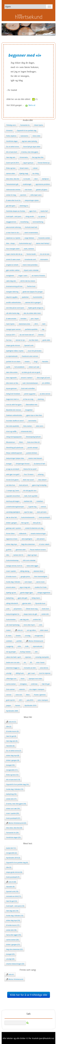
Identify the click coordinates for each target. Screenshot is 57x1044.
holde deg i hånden (13, 582)
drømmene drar (24, 324)
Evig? (36, 361)
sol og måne (31, 630)
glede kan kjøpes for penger (33, 292)
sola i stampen (43, 700)
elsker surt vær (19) (13, 808)
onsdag (27, 636)
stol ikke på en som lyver (15, 308)
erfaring (40, 474)
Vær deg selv (10, 157)
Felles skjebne (11, 136)
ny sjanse (41, 216)
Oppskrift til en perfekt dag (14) (17, 784)
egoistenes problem (43, 184)
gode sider (46, 340)
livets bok (45, 609)
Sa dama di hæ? (39, 464)
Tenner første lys (44, 163)
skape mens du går (30, 614)
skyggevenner (11, 222)
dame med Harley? (42, 243)
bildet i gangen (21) (13, 944)
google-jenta (25, 576)
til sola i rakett (44, 544)
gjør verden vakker (13, 270)
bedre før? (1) (11, 848)
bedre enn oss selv (13, 662)
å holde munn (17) (12, 925)
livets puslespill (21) (13, 818)
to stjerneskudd (11, 356)
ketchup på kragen (13, 501)
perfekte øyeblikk (31, 329)
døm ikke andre (11, 372)
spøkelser (25, 297)
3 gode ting (32, 507)
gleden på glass (41, 189)
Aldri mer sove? (28, 480)
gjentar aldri (26, 603)
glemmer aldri (21, 550)
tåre (7, 555)
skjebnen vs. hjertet (13, 238)
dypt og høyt (32, 555)
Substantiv (24, 136)
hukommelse (10, 619)
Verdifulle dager (12, 141)
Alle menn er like (12, 383)
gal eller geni (10, 206)
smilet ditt (45, 614)
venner (8, 695)
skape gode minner (13, 345)
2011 (20, 700)
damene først (38, 571)
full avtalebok (19, 367)
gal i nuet (31, 673)
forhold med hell (31, 227)
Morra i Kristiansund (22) (17, 823)
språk (8, 367)
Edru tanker (27, 426)
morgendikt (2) (11, 853)
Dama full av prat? (30, 469)
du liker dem (33, 340)
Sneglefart (29, 410)
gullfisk (8, 550)
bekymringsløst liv (12, 614)
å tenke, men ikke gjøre (29, 152)
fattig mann (36, 598)
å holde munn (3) (12, 731)
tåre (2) (8, 726)
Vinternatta (24, 157)
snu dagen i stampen (36, 689)
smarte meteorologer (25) (15, 964)
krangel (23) (10, 954)
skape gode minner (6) (14, 872)
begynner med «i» (12, 399)
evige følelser (29, 238)
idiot (36, 179)
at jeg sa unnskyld (12, 469)
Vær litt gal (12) (11, 901)
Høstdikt (45, 361)
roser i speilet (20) (12, 813)
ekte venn (39, 426)
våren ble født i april (13, 657)
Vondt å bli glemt (12, 480)
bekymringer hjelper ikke (15, 458)
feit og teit (25, 523)
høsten (17, 705)
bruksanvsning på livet (14, 286)
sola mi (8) (12, 882)
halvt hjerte (10, 324)
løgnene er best (11, 539)
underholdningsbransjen (15, 507)
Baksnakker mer (31, 404)
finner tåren (10, 533)
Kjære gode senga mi (35, 308)
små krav (34, 684)
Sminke (41, 335)
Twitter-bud (31, 286)
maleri (8, 630)
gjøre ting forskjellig (39, 485)
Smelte (18, 636)
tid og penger (11, 652)
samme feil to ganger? (33, 302)
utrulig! (8, 673)
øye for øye (28, 512)
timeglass (23, 684)
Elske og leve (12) (12, 775)
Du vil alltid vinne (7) (13, 751)
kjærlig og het (11, 593)
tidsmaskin (44, 259)
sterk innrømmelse (31, 232)
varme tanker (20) (12, 940)
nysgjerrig (9, 646)
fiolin (22, 678)
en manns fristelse (38, 275)
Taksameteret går (12, 184)
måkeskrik (22, 533)
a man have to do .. (13, 232)
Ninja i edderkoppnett (14, 453)
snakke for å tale (40, 587)
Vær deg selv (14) (12, 911)
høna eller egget (32, 566)
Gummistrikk (37, 297)
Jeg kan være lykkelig (29, 141)
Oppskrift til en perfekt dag (26, 130)
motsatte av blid (30, 668)
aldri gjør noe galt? (13, 474)
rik (25, 662)
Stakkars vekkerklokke (14, 415)
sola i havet (40, 662)
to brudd (27, 179)
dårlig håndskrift (12, 603)
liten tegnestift (11, 378)
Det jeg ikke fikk (37, 157)
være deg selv (11, 281)
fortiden (23, 318)
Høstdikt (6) (10, 746)
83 (31, 662)
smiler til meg (11, 195)
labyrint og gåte (11, 297)
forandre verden (44, 238)
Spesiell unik (28, 345)
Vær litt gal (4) (11, 736)
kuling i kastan (25, 652)
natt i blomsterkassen (30, 383)
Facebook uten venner (30, 356)
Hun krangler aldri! (13, 249)
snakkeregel (27, 184)
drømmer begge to (13, 668)
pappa (8, 705)
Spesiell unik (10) (12, 891)
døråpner (45, 179)
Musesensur (10, 442)
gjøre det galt (22, 598)
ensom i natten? (27, 378)
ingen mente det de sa (14, 254)
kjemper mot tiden (35, 678)
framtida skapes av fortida (15, 211)
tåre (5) (8, 867)
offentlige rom (11, 678)
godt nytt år (10, 700)
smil (40, 625)
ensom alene (10, 587)
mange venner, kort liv (14, 566)
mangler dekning (12, 292)
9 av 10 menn (28, 474)
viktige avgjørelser (43, 593)
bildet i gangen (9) (12, 760)
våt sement (41, 539)
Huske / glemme (40, 695)
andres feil (37, 619)
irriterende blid (26, 431)
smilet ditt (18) (11, 930)
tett (36, 652)
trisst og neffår (11, 431)
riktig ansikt (30, 216)
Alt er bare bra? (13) (13, 779)
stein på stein (41, 512)
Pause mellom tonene (38, 550)
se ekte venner (45, 394)
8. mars (8, 636)
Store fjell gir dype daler (31, 147)
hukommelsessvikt (27, 517)
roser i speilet (11, 571)
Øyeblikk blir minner (13, 410)
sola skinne (44, 668)
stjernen (28, 657)
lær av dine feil (11, 517)
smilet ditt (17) (11, 799)
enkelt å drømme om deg (34, 528)
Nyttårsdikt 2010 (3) (13, 858)
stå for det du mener (27, 281)
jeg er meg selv (25, 587)
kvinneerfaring (38, 222)
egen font (32, 211)
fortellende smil (30, 259)
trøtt (43, 324)
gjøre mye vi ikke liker (34, 415)
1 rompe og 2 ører (12, 490)
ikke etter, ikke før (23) (14, 828)
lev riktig (36, 173)
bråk (26, 646)
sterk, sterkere (29, 249)
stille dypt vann (36, 195)
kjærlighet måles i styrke (14, 351)
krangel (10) (10, 765)
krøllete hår (28, 501)
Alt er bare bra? (11, 152)
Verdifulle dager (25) (13, 837)
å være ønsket (11, 318)
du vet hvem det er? (27, 335)
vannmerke (32, 421)
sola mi (20, 630)
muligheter (10, 275)
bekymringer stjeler (32, 200)
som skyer (28, 582)
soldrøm (9, 641)
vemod (43, 507)
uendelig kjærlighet (13, 512)
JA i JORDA (46, 383)
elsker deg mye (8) (12, 755)
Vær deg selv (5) (11, 741)
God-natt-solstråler (28, 388)
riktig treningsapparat (14, 437)
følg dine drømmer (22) (14, 949)
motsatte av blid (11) (13, 896)
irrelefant (40, 501)
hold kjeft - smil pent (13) (15, 906)
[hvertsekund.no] (28, 17)
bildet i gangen (11, 523)
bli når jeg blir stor (29, 490)
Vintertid (9, 130)
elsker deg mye (11, 544)
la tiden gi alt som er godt (31, 372)
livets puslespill (44, 517)
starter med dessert (35, 458)
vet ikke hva (10, 485)
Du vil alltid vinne (12, 147)
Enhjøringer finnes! (22, 464)
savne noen (40, 582)
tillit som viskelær (29, 560)
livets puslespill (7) (12, 877)
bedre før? (44, 211)
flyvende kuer (40, 603)
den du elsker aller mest (32, 313)
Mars (28, 695)
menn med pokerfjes (30, 265)
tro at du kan (44, 254)
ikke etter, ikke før (12, 179)
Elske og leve (10, 168)
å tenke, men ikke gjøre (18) (16, 804)
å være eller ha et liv (13, 200)
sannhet (23, 195)
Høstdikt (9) (10, 887)
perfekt (19, 641)
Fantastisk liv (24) (12, 833)
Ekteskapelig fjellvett (33, 437)
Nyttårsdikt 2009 (12, 711)
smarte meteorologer (38, 533)
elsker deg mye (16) (13, 920)
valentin (22, 689)
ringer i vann (22, 275)
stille (19, 646)
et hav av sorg (28, 399)
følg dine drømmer (28, 544)
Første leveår (31, 254)
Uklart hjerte (38, 125)
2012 (36, 324)
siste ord (19, 695)
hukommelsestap (12, 560)
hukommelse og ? (25, 243)
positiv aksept (33, 447)
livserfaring (24, 222)
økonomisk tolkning (13, 227)
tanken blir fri (18, 555)
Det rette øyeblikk (12, 426)
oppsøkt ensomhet (13, 496)
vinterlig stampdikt (42, 657)
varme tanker (11, 684)
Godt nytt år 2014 (12, 163)
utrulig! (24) (10, 959)
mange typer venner (13, 329)
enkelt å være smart (13, 259)
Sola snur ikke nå (33, 442)
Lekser (35, 168)
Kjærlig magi (23, 173)
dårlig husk (20, 673)
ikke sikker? (42, 480)
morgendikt (39, 636)
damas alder (10, 173)
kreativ (27, 361)
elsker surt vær (34, 367)
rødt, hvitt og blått (30, 496)
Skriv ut (31, 105)
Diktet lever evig (31, 609)
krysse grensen (11, 388)
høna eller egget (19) (13, 935)
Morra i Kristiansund (35, 641)
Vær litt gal (46, 684)
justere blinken (31, 453)
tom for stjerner (44, 673)
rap (43, 329)
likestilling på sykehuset (14, 447)
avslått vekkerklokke (13, 302)
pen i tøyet (35, 318)
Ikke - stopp (10, 243)
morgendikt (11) (11, 770)
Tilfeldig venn (11, 125)
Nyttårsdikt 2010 (30, 705)
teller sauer (44, 630)
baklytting (9, 598)
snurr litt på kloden (35, 351)
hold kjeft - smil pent (13, 216)
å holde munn (11, 576)
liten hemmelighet (40, 576)
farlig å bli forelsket (13, 394)
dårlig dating (24, 571)
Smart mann (24, 168)
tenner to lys (20, 340)
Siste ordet (36, 136)
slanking (41, 399)
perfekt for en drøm (13, 361)
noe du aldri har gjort (13, 404)
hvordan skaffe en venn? (15, 421)
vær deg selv (24, 619)
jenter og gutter (29, 394)
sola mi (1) (12, 722)
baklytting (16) (11, 794)
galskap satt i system (13, 528)
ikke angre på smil (43, 378)
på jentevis (18, 609)
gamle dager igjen (26, 593)
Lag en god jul (28, 163)
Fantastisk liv (25, 125)
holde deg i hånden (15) (14, 789)
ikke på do (37, 523)
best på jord (23, 485)
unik (7, 609)
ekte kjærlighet (27, 539)
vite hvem (28, 189)
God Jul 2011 (10, 335)
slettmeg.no (24, 206)
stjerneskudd (37, 646)
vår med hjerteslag (12, 625)
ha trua (8, 340)
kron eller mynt (29, 625)
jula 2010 (30, 700)
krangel (8, 464)
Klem (21, 442)
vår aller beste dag (12, 313)
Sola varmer (10, 689)
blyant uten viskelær (31, 270)
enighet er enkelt (12, 265)
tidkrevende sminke (13, 189)
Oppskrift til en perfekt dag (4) (17, 862)
